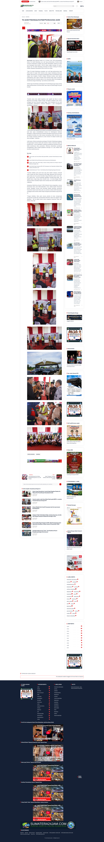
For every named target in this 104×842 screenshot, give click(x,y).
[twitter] (79, 780)
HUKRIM (74, 582)
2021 (74, 638)
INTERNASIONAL (70, 584)
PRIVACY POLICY (32, 832)
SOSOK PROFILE (43, 717)
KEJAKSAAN (69, 586)
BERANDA (22, 832)
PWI (68, 603)
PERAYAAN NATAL (43, 706)
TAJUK (73, 613)
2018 (74, 645)
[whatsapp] (23, 39)
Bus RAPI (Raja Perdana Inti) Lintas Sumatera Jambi (77, 244)
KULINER (43, 700)
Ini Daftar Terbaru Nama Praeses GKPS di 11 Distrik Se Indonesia (78, 211)
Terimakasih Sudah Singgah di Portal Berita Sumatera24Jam (33, 676)
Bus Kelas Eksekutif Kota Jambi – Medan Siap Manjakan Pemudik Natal (77, 164)
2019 (74, 643)
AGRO (43, 687)
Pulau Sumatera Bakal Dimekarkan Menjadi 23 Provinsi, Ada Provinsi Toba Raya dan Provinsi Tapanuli (77, 195)
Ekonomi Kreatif (43, 692)
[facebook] (23, 30)
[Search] (73, 6)
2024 (74, 631)
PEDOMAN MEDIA (39, 832)
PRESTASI (74, 599)
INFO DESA (43, 696)
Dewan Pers (33, 834)
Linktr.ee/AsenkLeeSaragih (25, 834)
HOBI (43, 694)
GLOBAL (68, 582)
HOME (23, 10)
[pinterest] (23, 42)
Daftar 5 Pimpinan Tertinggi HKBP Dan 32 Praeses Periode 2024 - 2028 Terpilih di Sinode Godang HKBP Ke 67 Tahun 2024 (78, 292)
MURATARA (76, 591)
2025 (74, 628)
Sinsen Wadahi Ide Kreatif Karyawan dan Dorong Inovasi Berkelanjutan (42, 160)
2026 (74, 626)
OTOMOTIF (71, 10)
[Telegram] (23, 36)
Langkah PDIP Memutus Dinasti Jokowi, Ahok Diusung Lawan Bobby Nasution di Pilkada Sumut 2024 (78, 260)
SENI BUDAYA (70, 611)
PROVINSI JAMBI (59, 10)
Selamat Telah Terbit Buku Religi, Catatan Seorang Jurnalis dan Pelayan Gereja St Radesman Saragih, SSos (45, 163)
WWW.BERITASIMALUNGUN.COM (67, 832)
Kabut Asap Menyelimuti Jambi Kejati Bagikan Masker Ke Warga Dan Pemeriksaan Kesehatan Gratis (46, 492)
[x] (23, 33)
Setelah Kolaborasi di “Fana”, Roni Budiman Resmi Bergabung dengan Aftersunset (45, 169)
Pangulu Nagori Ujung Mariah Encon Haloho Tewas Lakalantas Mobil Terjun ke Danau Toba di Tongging (78, 149)
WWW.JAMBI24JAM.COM (40, 834)
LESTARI (76, 586)
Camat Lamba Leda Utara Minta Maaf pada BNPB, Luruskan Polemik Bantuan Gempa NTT (45, 157)
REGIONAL (69, 606)
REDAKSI (26, 832)
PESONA (43, 707)
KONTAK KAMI (45, 832)
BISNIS (43, 688)
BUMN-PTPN (51, 10)
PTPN (75, 601)
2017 (74, 647)
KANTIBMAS (43, 698)
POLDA (68, 599)
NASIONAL (65, 10)
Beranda (23, 16)
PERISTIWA (76, 596)
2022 (74, 635)
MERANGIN (69, 591)
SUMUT (35, 10)
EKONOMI (43, 690)
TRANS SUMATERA (71, 615)
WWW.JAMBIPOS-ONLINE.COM (54, 832)
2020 (74, 640)
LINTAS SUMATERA (29, 10)
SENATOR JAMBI (70, 608)
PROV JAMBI (69, 601)
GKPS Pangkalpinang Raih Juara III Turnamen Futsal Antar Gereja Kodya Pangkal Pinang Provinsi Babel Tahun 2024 (78, 276)
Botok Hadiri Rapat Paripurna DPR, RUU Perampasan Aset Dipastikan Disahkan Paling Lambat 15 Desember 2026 (53, 1)
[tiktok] (81, 780)
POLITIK (46, 10)
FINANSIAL (41, 10)
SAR (43, 711)
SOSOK (76, 611)
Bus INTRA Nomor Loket (77, 181)
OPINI (75, 594)
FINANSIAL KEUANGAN (72, 579)
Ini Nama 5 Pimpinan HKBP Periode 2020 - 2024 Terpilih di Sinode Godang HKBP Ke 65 (78, 227)
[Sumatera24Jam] (27, 6)
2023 (74, 633)
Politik (72, 603)
